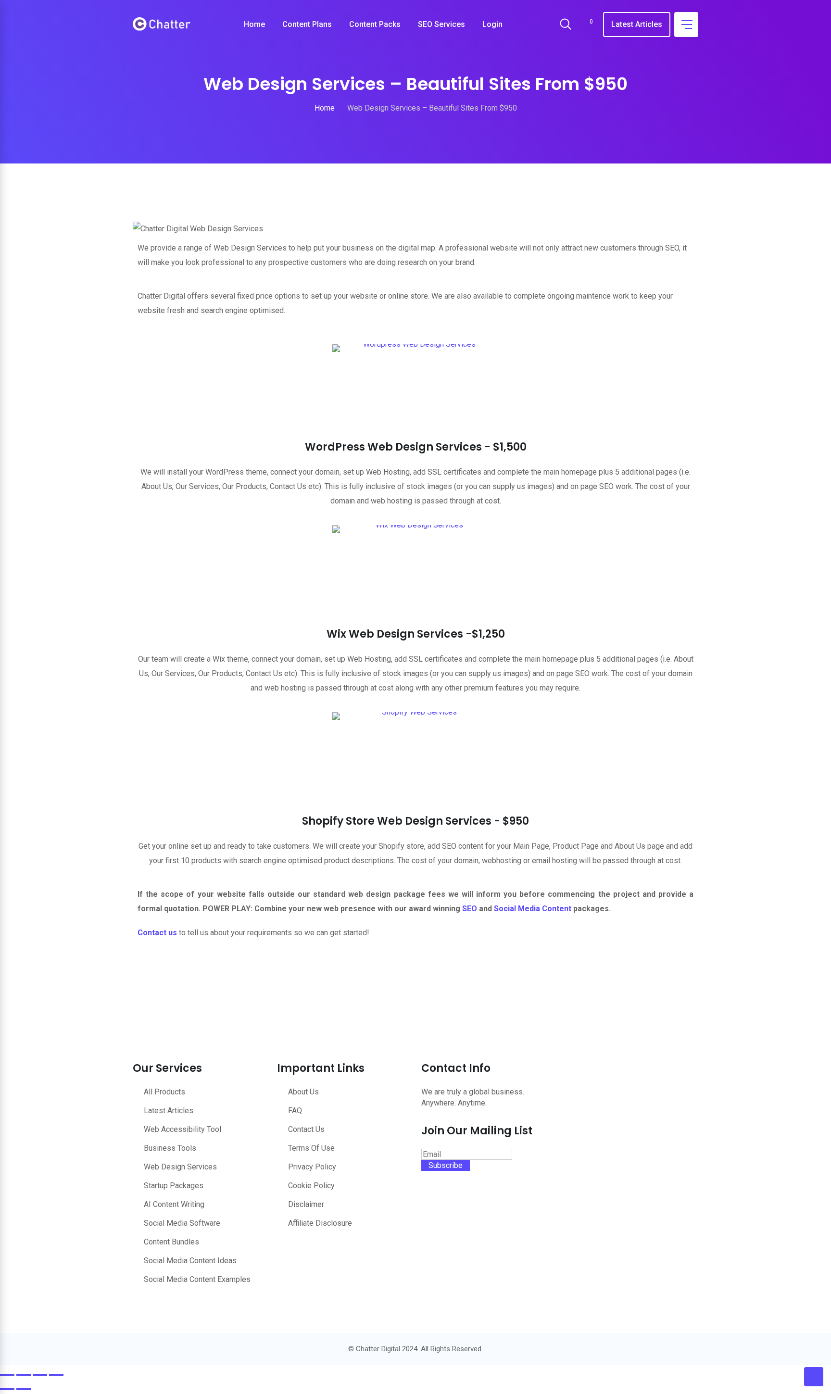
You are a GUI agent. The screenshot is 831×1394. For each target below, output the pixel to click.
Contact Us (306, 1129)
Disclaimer (306, 1204)
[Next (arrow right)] (23, 1389)
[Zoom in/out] (7, 1375)
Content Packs (375, 24)
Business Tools (170, 1148)
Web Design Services (180, 1166)
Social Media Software (182, 1223)
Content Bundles (171, 1241)
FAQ (295, 1110)
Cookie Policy (311, 1185)
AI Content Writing (174, 1204)
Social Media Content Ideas (190, 1260)
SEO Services (441, 24)
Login (492, 24)
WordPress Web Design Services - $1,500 (416, 447)
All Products (164, 1091)
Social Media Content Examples (197, 1279)
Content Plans (307, 24)
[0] (585, 24)
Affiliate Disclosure (320, 1223)
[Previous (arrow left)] (7, 1389)
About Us (303, 1091)
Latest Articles (636, 24)
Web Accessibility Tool (182, 1129)
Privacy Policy (312, 1166)
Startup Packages (173, 1185)
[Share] (40, 1375)
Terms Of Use (311, 1148)
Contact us (157, 932)
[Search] (565, 25)
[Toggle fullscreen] (23, 1375)
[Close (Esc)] (56, 1375)
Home (254, 24)
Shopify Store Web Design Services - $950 (415, 821)
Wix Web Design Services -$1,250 (416, 634)
